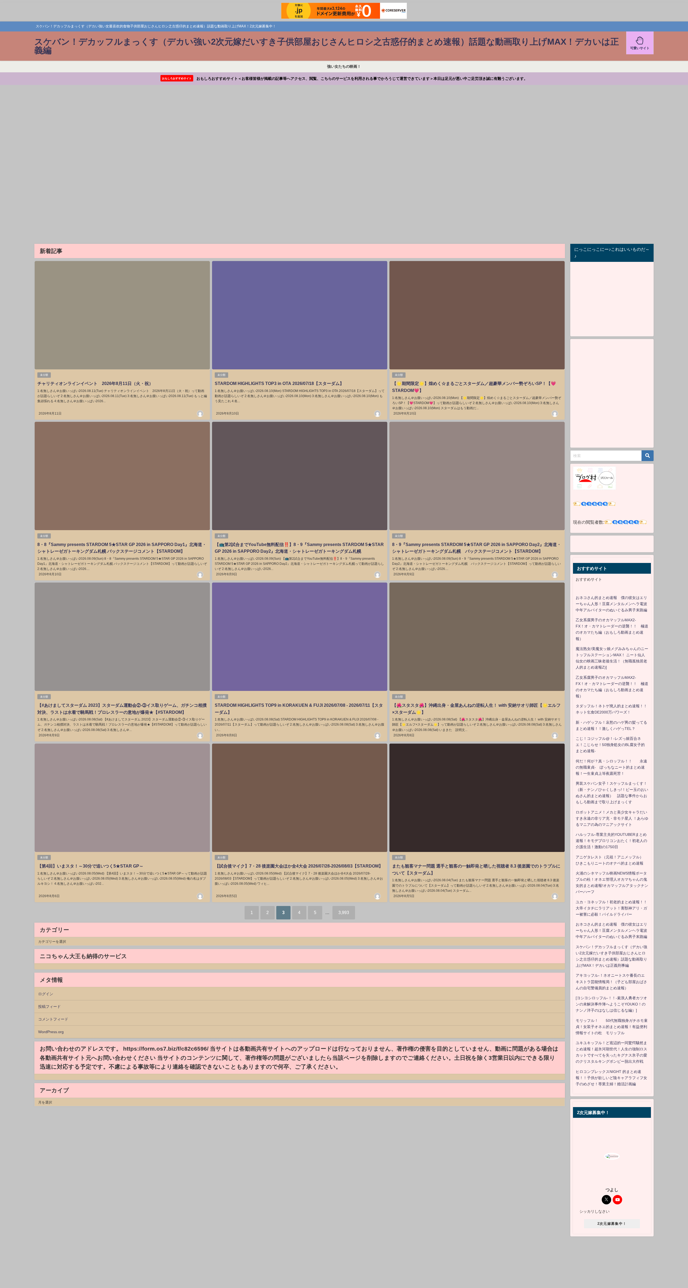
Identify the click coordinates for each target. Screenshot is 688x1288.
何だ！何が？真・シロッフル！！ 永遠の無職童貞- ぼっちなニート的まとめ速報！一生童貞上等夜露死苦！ (611, 767)
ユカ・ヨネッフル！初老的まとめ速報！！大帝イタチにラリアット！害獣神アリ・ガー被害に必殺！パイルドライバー (611, 908)
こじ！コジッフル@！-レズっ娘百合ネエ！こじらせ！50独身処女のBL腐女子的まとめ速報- (610, 745)
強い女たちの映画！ (344, 66)
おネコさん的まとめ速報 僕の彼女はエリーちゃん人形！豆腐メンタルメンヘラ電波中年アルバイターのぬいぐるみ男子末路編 (611, 604)
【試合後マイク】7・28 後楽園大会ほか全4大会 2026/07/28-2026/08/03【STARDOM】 (299, 866)
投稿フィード (49, 1006)
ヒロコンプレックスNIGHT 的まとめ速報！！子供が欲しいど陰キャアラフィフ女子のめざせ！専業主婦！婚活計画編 (611, 1078)
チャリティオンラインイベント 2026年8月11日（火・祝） (95, 383)
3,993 (343, 912)
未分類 (44, 375)
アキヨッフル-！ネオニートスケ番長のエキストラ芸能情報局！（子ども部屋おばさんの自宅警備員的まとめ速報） (611, 981)
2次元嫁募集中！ (611, 1223)
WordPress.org (51, 1032)
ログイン (45, 994)
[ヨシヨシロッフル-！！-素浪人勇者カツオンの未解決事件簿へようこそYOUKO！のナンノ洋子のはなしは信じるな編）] (611, 1004)
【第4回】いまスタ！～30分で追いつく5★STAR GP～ (90, 866)
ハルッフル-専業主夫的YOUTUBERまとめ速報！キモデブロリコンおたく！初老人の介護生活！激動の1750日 (611, 841)
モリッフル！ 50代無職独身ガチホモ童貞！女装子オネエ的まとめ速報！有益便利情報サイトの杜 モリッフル (612, 1027)
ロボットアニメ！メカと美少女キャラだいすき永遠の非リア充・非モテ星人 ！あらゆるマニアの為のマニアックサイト (612, 818)
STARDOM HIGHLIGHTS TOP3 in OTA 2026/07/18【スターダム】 (279, 383)
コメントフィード (53, 1019)
